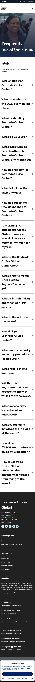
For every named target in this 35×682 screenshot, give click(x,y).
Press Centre (5, 562)
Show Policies (5, 569)
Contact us (5, 558)
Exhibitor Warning (7, 566)
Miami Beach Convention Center (11, 544)
